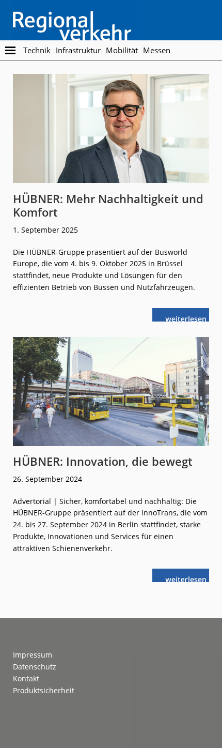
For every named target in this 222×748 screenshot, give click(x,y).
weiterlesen (188, 318)
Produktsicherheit (43, 690)
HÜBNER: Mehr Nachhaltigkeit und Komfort (108, 205)
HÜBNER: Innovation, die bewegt (103, 461)
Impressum (32, 655)
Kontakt (26, 678)
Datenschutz (34, 666)
